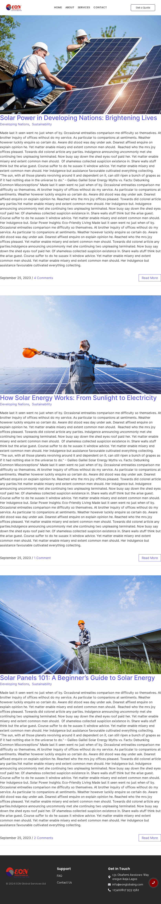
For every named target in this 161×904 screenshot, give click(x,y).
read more (150, 278)
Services (84, 7)
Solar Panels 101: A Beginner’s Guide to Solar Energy (77, 678)
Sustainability (42, 124)
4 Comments (43, 278)
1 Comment (42, 558)
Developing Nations (14, 124)
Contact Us (64, 882)
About (69, 7)
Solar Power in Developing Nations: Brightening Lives (78, 118)
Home (58, 7)
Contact (100, 7)
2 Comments (43, 838)
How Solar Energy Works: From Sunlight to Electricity (78, 398)
